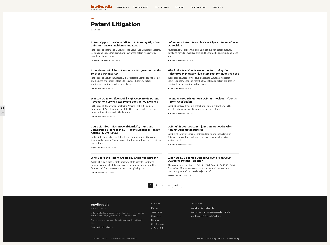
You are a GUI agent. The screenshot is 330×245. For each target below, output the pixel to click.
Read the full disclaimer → (102, 227)
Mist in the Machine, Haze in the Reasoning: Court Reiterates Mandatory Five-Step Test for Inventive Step (203, 72)
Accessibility (234, 239)
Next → (177, 185)
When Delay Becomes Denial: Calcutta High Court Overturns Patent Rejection (200, 159)
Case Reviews (199, 7)
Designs (179, 7)
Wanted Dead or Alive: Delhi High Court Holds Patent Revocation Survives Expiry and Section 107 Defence (125, 100)
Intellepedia (101, 6)
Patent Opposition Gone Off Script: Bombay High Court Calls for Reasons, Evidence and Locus (126, 44)
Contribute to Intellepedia (202, 208)
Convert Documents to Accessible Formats (210, 212)
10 (169, 185)
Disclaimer (199, 239)
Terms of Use (222, 239)
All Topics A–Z (157, 228)
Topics (217, 7)
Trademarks (140, 7)
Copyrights (162, 7)
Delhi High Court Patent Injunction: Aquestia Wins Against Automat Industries (200, 128)
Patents (122, 7)
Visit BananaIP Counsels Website (206, 216)
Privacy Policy (210, 239)
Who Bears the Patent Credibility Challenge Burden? (124, 157)
